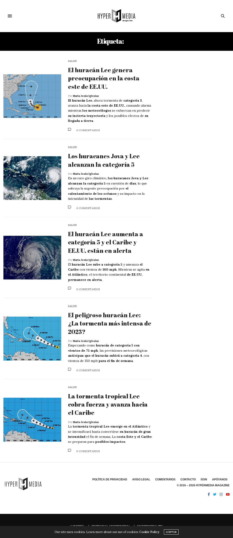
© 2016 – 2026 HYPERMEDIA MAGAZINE (203, 485)
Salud (72, 61)
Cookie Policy (149, 532)
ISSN (204, 479)
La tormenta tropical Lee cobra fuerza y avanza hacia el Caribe (108, 404)
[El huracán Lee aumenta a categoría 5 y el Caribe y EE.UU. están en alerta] (32, 258)
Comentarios (165, 479)
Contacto (188, 479)
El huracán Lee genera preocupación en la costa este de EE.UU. (103, 78)
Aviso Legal (141, 479)
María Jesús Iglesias (86, 95)
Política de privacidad (109, 479)
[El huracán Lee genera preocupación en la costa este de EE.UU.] (32, 96)
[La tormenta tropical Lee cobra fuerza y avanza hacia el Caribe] (32, 420)
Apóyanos (220, 479)
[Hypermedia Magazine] (116, 16)
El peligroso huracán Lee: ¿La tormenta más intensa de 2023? (109, 323)
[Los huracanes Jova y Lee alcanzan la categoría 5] (32, 178)
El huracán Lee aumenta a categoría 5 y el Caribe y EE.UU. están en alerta (105, 242)
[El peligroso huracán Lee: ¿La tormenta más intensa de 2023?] (32, 339)
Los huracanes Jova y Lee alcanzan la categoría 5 (104, 160)
